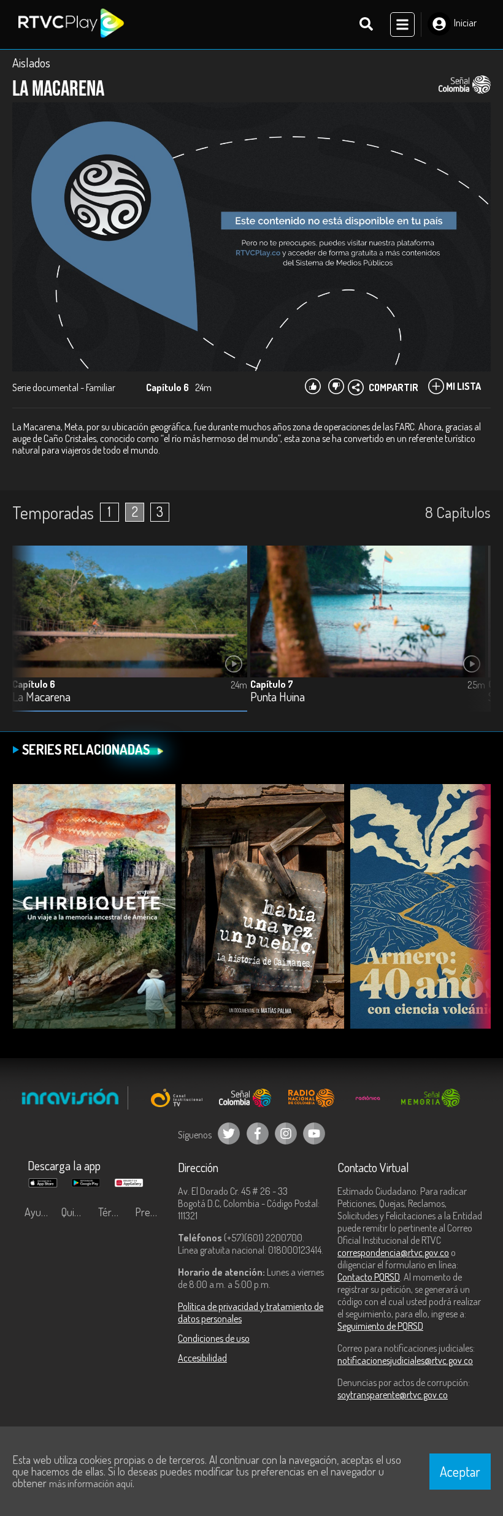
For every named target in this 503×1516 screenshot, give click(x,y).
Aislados (31, 62)
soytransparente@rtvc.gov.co (392, 1394)
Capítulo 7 (271, 684)
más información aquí (90, 1483)
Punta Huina (277, 697)
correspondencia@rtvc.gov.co (393, 1252)
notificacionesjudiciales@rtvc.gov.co (405, 1360)
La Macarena (41, 697)
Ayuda (38, 1212)
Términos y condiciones (113, 1212)
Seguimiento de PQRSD (380, 1326)
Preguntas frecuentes (150, 1212)
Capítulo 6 (33, 684)
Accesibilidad (202, 1358)
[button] (475, 637)
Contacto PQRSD (368, 1277)
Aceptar (460, 1471)
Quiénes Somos (76, 1212)
